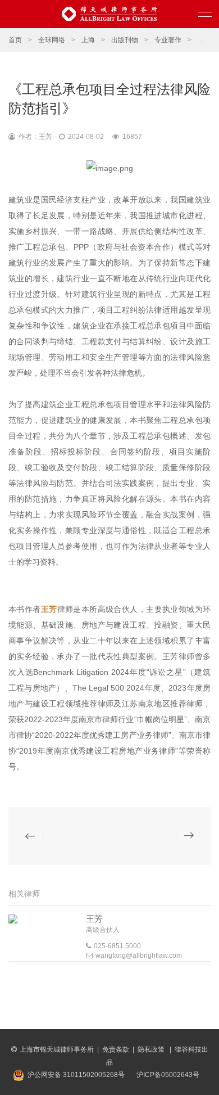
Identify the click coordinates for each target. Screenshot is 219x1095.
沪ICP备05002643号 (167, 1075)
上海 (88, 40)
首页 (15, 40)
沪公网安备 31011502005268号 (76, 1075)
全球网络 (51, 40)
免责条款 (115, 1049)
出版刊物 (124, 40)
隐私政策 (152, 1049)
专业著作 (167, 40)
